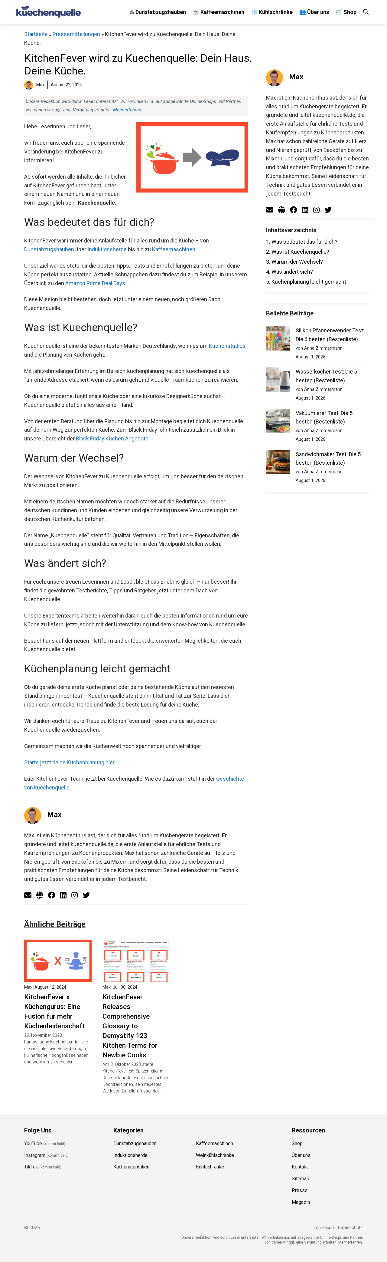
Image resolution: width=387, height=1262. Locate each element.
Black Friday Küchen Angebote (112, 438)
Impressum (324, 1227)
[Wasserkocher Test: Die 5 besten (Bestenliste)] (278, 380)
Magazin (301, 1202)
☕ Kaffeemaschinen (218, 12)
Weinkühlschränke (215, 1155)
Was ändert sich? (289, 272)
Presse (299, 1190)
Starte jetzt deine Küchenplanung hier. (69, 762)
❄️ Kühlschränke (272, 12)
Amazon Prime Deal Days (95, 283)
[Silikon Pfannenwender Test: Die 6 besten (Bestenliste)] (278, 339)
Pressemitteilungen (76, 34)
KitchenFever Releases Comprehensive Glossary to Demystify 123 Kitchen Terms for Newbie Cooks (130, 1026)
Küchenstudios (227, 346)
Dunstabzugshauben (49, 249)
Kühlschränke (210, 1167)
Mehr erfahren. (350, 1243)
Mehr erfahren (127, 110)
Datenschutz (350, 1227)
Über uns (301, 1155)
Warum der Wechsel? (294, 262)
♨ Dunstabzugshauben (157, 12)
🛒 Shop (346, 12)
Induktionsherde (107, 249)
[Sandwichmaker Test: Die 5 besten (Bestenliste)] (278, 463)
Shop (297, 1143)
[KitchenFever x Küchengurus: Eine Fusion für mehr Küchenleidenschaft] (58, 977)
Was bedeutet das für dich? (301, 242)
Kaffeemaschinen (173, 249)
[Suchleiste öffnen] (366, 12)
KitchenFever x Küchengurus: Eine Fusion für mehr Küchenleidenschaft (54, 1011)
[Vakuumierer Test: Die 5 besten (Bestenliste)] (278, 422)
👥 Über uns (314, 12)
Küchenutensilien (131, 1167)
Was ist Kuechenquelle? (297, 252)
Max (54, 814)
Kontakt (300, 1167)
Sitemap (300, 1178)
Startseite (36, 34)
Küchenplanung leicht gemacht (306, 281)
